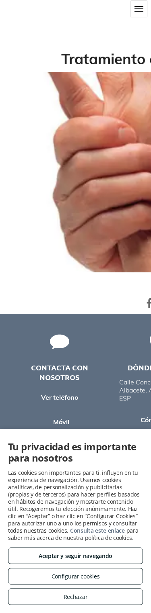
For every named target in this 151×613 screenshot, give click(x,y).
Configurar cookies (76, 576)
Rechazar (76, 597)
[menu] (139, 9)
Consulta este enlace (97, 530)
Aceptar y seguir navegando (75, 556)
